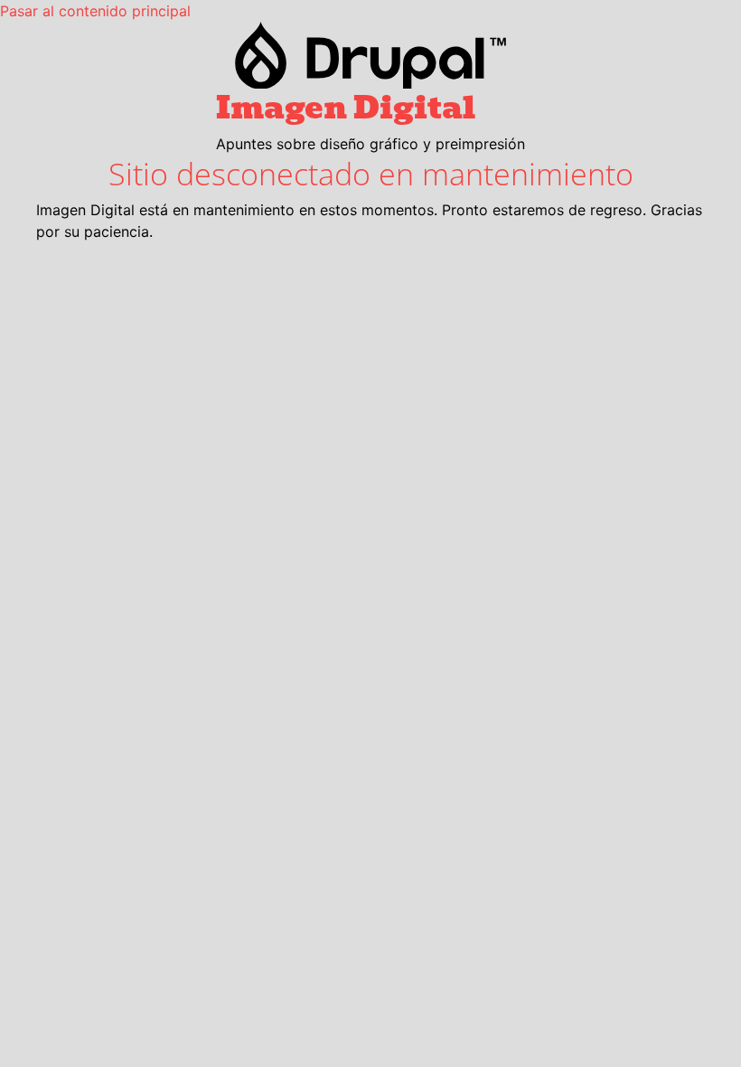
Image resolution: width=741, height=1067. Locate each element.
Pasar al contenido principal (95, 11)
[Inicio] (370, 55)
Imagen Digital (345, 107)
